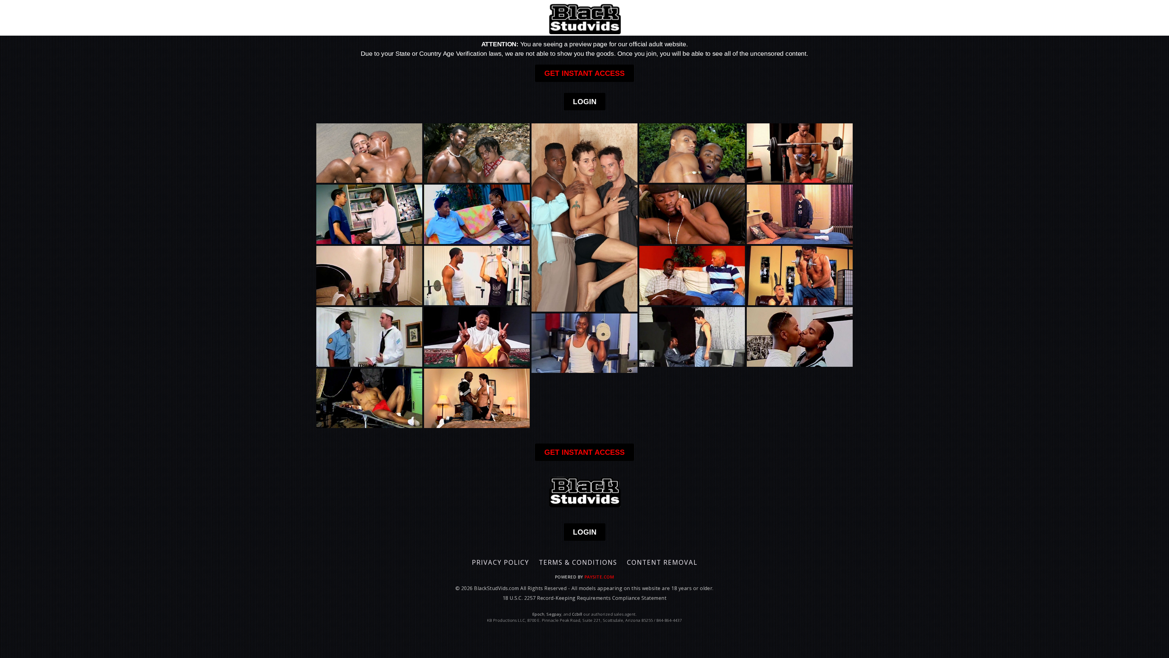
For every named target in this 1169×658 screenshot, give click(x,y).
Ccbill (577, 614)
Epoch (538, 614)
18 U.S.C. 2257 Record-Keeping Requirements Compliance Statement (584, 598)
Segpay (553, 614)
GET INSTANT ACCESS (584, 73)
